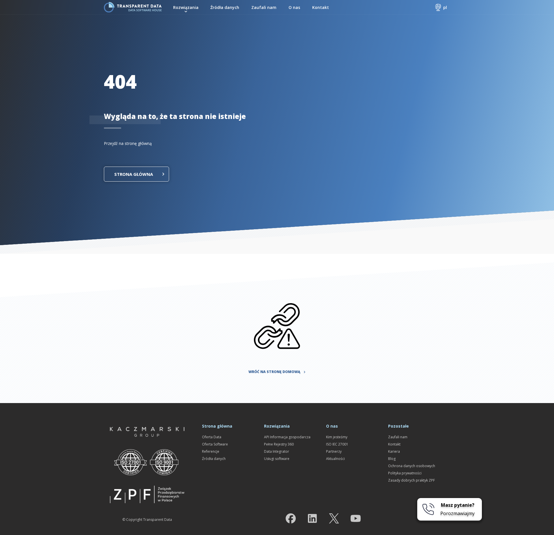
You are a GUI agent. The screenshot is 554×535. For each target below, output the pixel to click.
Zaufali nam (263, 7)
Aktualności (335, 458)
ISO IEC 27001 (337, 444)
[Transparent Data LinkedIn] (312, 519)
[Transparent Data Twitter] (334, 519)
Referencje (210, 451)
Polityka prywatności (405, 473)
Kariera (394, 451)
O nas (294, 7)
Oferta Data (211, 437)
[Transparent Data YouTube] (356, 519)
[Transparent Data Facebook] (291, 519)
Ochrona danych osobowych (411, 465)
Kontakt (320, 7)
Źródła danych (224, 7)
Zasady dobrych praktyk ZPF (411, 480)
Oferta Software (215, 444)
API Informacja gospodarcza (287, 437)
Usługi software (276, 458)
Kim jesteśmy (336, 437)
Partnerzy (334, 451)
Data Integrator (276, 451)
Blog (392, 458)
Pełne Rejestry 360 (279, 444)
